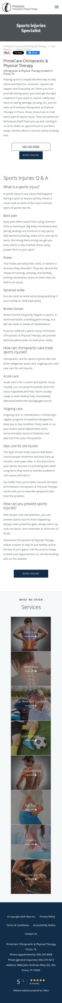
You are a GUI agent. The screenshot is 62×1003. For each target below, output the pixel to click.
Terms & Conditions (18, 925)
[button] (57, 7)
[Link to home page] (25, 7)
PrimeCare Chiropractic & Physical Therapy (24, 46)
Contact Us (31, 933)
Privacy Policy (47, 916)
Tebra (46, 990)
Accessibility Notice (44, 925)
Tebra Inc (30, 916)
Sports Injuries (24, 49)
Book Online (31, 155)
